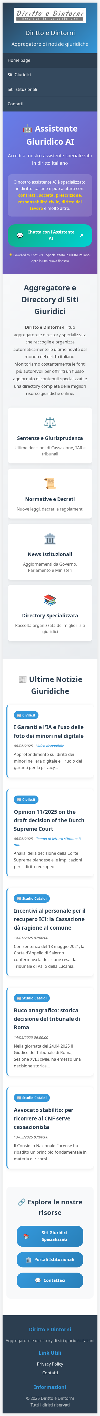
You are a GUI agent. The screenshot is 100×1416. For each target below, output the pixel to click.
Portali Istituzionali (50, 1259)
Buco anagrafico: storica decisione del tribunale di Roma (47, 1019)
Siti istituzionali (22, 89)
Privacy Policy (50, 1364)
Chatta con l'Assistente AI (50, 235)
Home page (19, 60)
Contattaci (50, 1280)
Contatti (15, 104)
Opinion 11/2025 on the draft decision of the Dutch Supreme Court (49, 820)
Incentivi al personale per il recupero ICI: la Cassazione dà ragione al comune (49, 919)
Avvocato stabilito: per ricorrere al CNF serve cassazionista (43, 1118)
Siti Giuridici (19, 74)
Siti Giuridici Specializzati (45, 1236)
